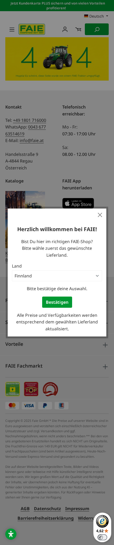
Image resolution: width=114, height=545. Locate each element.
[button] (10, 534)
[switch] (102, 537)
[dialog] (57, 272)
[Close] (100, 215)
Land (17, 266)
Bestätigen (57, 302)
